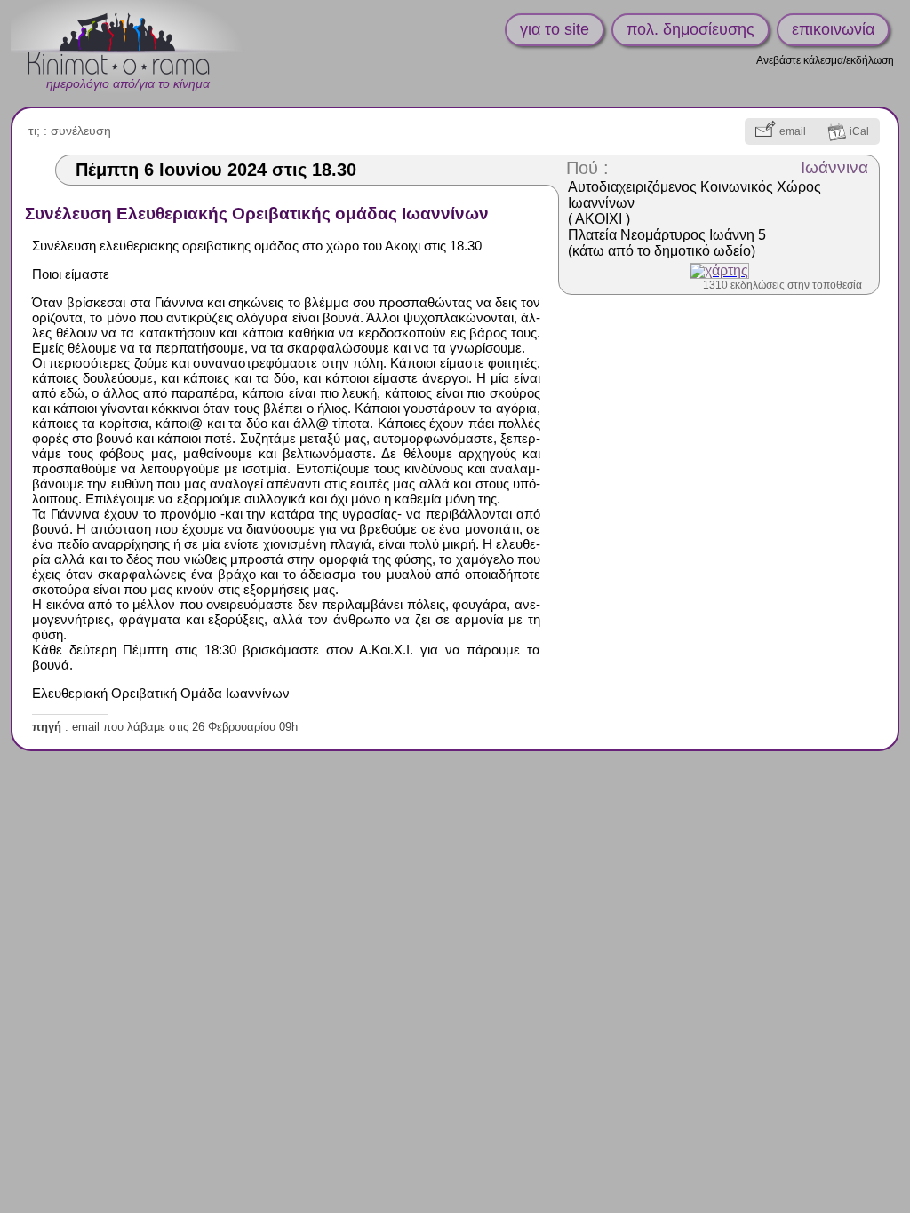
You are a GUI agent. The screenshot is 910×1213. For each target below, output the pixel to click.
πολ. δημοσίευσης (690, 29)
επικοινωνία (833, 29)
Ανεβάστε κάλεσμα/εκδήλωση (825, 60)
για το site (554, 29)
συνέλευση (81, 130)
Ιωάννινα (834, 167)
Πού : (587, 168)
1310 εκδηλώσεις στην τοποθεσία (782, 285)
